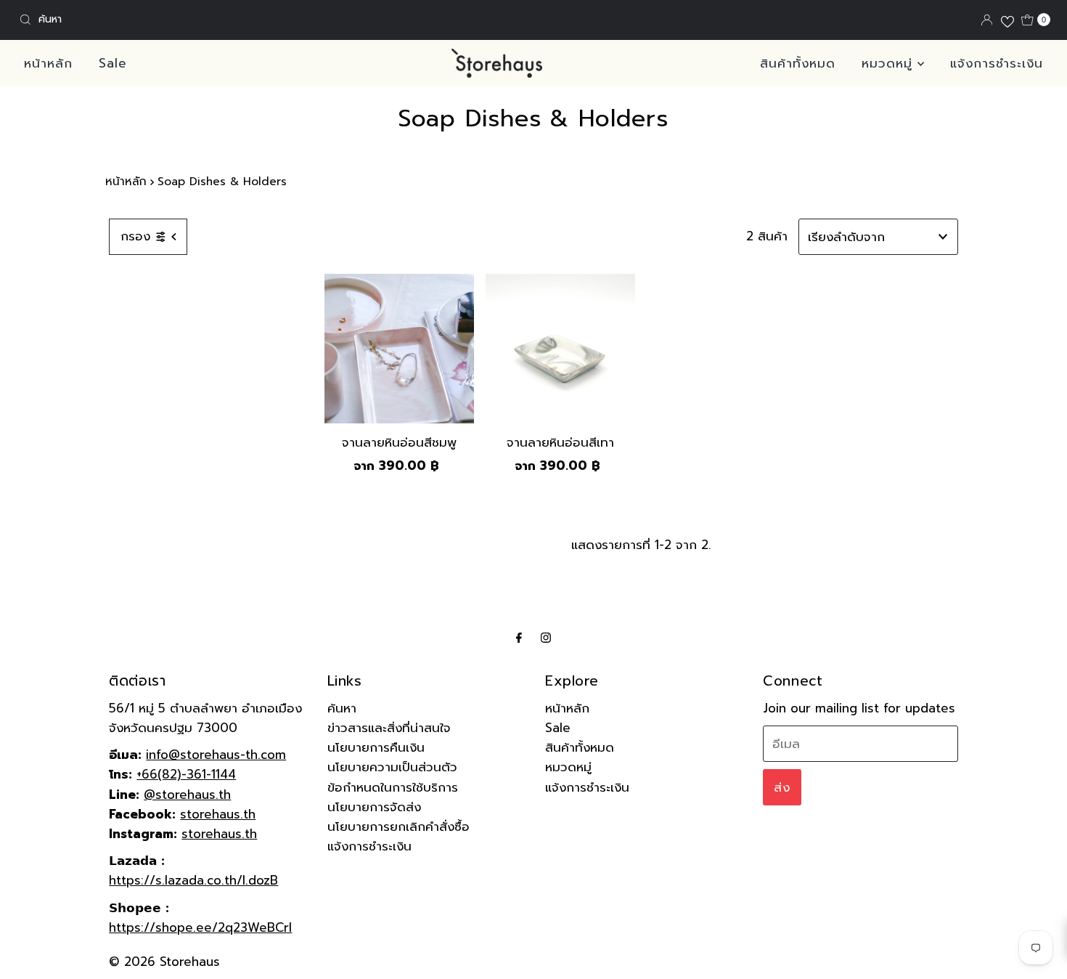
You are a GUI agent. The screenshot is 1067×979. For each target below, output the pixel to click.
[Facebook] (519, 637)
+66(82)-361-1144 (186, 774)
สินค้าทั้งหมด (797, 63)
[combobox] (182, 19)
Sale (113, 63)
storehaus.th (217, 814)
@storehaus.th (187, 794)
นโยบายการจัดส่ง (374, 806)
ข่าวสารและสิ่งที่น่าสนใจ (389, 727)
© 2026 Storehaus (164, 961)
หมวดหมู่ (889, 63)
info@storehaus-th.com (216, 754)
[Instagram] (546, 637)
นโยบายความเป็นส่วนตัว (392, 766)
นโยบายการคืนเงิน (376, 747)
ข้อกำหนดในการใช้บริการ (392, 787)
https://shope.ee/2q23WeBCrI (200, 927)
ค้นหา (341, 708)
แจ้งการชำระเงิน (996, 63)
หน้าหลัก (48, 63)
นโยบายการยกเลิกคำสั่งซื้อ (398, 826)
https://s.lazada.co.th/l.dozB (193, 880)
